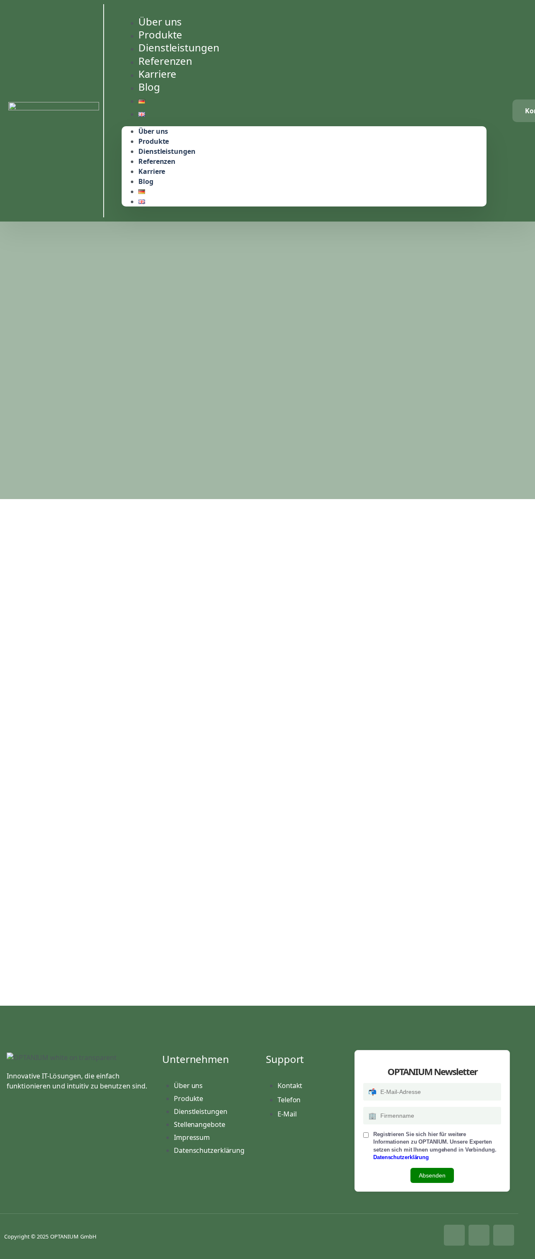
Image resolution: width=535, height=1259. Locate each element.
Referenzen (157, 161)
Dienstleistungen (166, 151)
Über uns (153, 131)
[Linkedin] (479, 1235)
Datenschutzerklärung (401, 1157)
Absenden (432, 1175)
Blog (149, 87)
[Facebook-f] (454, 1235)
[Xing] (503, 1235)
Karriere (151, 171)
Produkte (153, 141)
